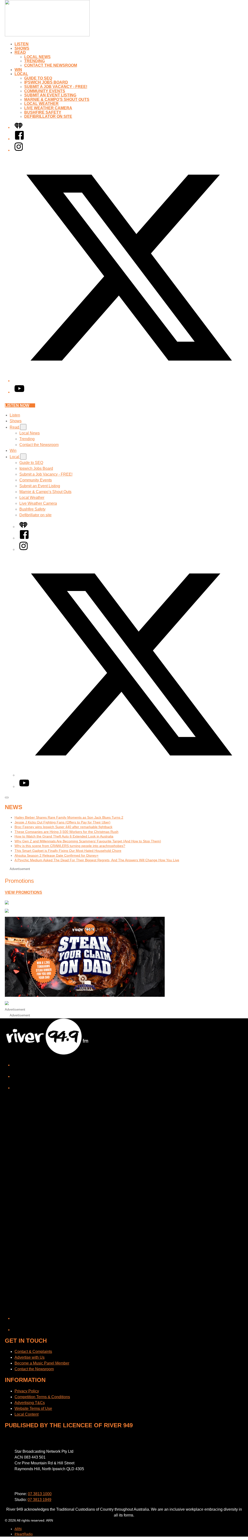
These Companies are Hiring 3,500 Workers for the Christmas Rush (66, 832)
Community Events (44, 91)
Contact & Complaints (33, 1351)
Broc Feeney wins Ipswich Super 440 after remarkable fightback (63, 827)
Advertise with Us (30, 1357)
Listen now (17, 405)
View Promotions (23, 892)
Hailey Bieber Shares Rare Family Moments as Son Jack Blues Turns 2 (69, 817)
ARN (18, 1529)
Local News (37, 57)
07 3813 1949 (39, 1500)
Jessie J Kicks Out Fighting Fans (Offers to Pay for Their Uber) (62, 822)
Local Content (27, 1414)
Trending (34, 61)
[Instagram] (19, 150)
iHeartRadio (24, 1534)
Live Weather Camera (48, 108)
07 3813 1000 (40, 1494)
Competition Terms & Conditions (42, 1397)
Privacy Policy (27, 1391)
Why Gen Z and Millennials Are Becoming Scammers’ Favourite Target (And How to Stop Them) (88, 841)
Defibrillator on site (48, 116)
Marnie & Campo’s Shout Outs (56, 99)
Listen (22, 44)
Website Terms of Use (33, 1408)
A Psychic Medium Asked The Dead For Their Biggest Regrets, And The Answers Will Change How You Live (97, 860)
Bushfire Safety (42, 112)
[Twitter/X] (129, 381)
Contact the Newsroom (50, 65)
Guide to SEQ (38, 78)
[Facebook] (19, 139)
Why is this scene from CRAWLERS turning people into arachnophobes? (70, 846)
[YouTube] (19, 392)
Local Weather (41, 104)
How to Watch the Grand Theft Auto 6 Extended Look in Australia (64, 836)
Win (18, 70)
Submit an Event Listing (50, 95)
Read (20, 52)
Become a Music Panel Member (42, 1363)
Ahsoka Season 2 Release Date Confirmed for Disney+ (57, 855)
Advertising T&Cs (30, 1403)
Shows (22, 48)
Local (21, 74)
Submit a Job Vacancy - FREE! (55, 87)
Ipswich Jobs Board (46, 82)
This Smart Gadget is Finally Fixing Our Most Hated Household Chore (68, 851)
